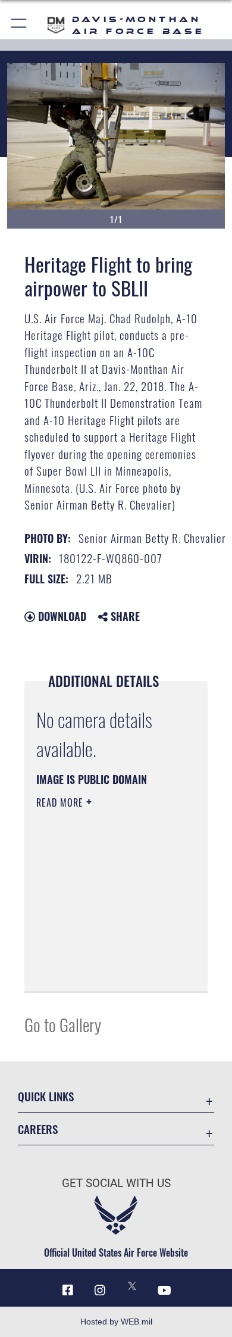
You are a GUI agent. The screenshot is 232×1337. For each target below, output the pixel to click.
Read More (61, 802)
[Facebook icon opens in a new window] (68, 1290)
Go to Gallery (62, 1024)
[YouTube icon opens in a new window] (164, 1290)
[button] (19, 25)
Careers (38, 1129)
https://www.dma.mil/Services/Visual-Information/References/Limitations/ (108, 969)
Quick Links (46, 1096)
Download (60, 616)
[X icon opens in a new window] (132, 1286)
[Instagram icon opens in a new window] (100, 1290)
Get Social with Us (116, 1183)
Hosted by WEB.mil (116, 1321)
